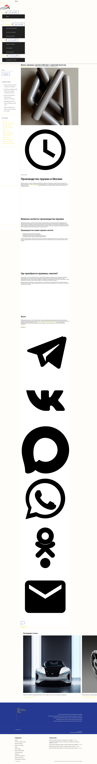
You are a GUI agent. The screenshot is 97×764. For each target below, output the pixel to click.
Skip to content (2, 2)
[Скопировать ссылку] (23, 622)
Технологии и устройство (11, 32)
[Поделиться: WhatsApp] (45, 522)
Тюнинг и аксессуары (10, 36)
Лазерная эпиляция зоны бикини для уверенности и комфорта (70, 714)
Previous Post (24, 626)
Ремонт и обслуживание (7, 24)
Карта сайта (80, 731)
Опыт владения (9, 48)
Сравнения (4, 55)
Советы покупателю (10, 51)
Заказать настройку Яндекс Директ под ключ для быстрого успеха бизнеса (10, 109)
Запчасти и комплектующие (11, 28)
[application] (6, 12)
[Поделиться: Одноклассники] (45, 571)
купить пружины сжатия (33, 185)
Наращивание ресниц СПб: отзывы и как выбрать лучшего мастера (10, 103)
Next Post (23, 627)
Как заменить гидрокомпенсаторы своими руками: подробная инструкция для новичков (10, 91)
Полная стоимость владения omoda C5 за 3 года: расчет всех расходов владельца (45, 694)
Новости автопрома (6, 20)
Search (3, 70)
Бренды (3, 40)
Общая (7, 16)
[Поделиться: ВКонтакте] (45, 425)
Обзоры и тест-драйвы (10, 44)
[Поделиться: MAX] (45, 474)
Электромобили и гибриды (11, 59)
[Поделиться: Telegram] (45, 376)
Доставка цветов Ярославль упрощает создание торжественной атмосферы (9, 97)
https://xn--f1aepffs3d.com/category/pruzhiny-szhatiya (46, 322)
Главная (3, 12)
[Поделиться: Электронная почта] (45, 620)
